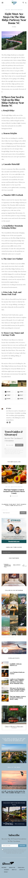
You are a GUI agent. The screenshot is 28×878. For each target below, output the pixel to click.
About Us (14, 869)
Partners (4, 867)
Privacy (6, 872)
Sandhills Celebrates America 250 (16, 664)
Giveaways (6, 869)
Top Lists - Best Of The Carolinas (14, 9)
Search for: (5, 510)
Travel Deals (21, 867)
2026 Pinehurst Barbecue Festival (17, 672)
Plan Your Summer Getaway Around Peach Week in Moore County (14, 491)
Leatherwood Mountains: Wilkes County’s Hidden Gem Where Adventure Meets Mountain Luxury (17, 681)
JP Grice (14, 26)
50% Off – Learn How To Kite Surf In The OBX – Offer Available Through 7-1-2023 (13, 791)
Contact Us (22, 869)
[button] (25, 2)
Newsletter (12, 867)
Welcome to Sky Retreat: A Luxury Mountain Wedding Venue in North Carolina (17, 689)
